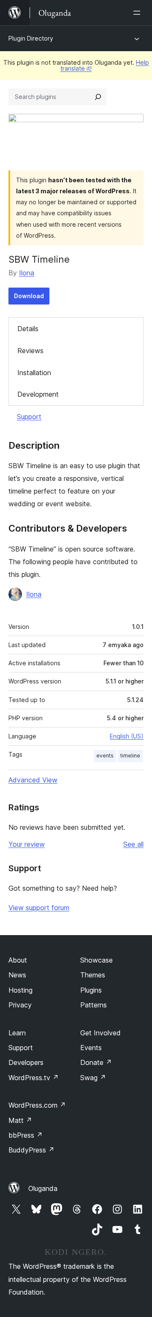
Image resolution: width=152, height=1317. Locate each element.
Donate (96, 1062)
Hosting (20, 990)
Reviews (30, 350)
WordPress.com (37, 1105)
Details (27, 328)
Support (29, 416)
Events (91, 1047)
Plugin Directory (30, 38)
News (17, 975)
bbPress (25, 1135)
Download (29, 295)
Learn (17, 1033)
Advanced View (32, 780)
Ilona (26, 273)
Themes (92, 975)
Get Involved (100, 1033)
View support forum (38, 907)
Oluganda (42, 1188)
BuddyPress (31, 1150)
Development (38, 394)
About (17, 960)
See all (133, 844)
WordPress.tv (33, 1077)
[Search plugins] (98, 96)
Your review (26, 844)
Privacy (20, 1005)
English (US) (127, 736)
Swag (93, 1077)
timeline (130, 755)
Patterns (93, 1005)
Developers (25, 1062)
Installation (34, 372)
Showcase (96, 960)
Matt (20, 1120)
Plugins (91, 990)
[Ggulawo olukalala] (138, 12)
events (105, 755)
